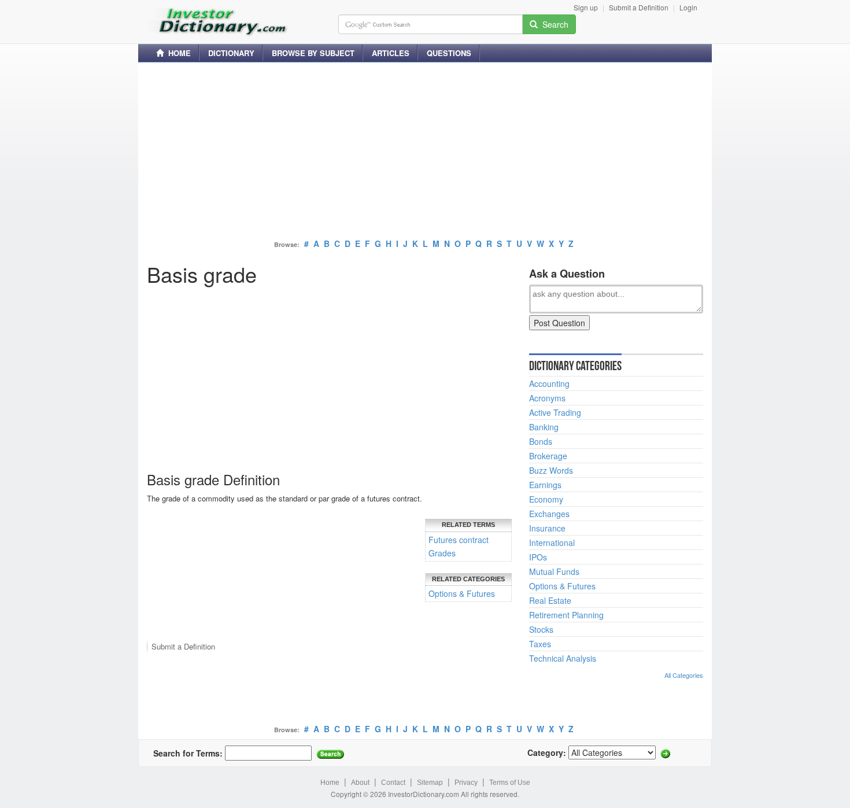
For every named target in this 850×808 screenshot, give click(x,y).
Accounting (549, 383)
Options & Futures (461, 593)
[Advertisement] (425, 152)
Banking (544, 427)
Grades (442, 553)
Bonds (540, 441)
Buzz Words (551, 470)
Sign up (586, 7)
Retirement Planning (566, 615)
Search (553, 24)
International (552, 542)
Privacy (466, 783)
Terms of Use (509, 783)
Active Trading (555, 412)
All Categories (683, 675)
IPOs (538, 557)
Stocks (541, 629)
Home (329, 783)
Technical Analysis (562, 658)
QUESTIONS (449, 52)
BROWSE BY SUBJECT (313, 52)
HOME (177, 52)
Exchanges (549, 513)
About (360, 783)
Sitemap (430, 783)
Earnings (545, 484)
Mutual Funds (554, 571)
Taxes (540, 644)
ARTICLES (390, 52)
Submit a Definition (638, 7)
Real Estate (550, 600)
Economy (546, 499)
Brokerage (548, 456)
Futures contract (458, 539)
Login (688, 7)
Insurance (547, 528)
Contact (393, 783)
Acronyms (547, 398)
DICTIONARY (231, 52)
